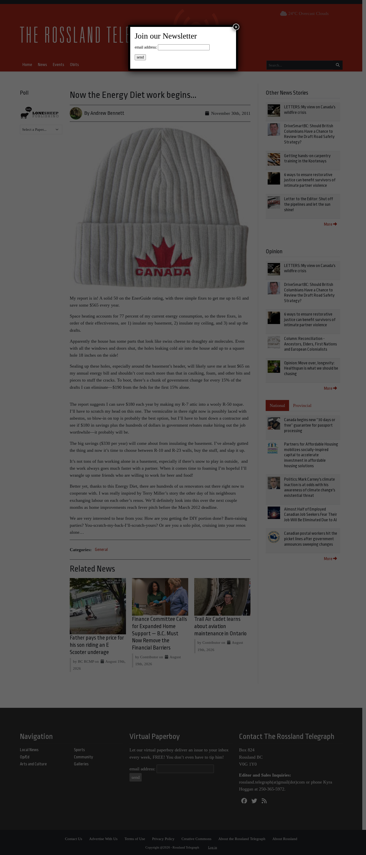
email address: (146, 47)
